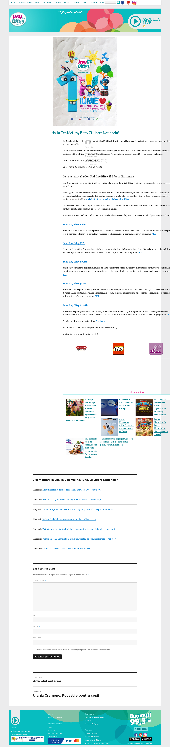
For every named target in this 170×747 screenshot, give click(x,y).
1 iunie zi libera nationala (96, 159)
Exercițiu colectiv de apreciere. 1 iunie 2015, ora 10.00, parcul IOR (71, 490)
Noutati (66, 2)
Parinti (37, 2)
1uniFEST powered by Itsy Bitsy (94, 153)
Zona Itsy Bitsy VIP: (74, 243)
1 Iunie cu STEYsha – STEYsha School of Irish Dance (66, 549)
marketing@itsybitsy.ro (93, 740)
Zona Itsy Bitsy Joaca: (75, 283)
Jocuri (50, 727)
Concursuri (75, 2)
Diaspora (85, 2)
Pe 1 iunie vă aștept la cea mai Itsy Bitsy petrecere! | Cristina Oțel (71, 499)
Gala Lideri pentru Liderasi (94, 717)
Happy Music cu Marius (19, 734)
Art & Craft (52, 730)
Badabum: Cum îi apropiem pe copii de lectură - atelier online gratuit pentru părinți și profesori (116, 442)
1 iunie (87, 159)
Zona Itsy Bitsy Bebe (74, 224)
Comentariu (39, 580)
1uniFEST (88, 721)
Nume (36, 615)
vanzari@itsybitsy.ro (92, 737)
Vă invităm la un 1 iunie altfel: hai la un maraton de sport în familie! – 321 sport (78, 529)
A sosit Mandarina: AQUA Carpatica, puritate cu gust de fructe (126, 425)
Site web (37, 638)
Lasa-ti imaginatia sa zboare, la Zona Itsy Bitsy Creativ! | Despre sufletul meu (77, 509)
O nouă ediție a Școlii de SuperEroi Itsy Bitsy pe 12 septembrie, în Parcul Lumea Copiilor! (91, 448)
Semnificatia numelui (55, 733)
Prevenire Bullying (91, 724)
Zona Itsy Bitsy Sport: (75, 261)
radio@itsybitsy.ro (91, 733)
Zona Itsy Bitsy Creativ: (76, 305)
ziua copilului (92, 164)
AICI (154, 234)
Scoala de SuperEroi (25, 2)
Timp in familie (46, 2)
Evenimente (89, 156)
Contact (101, 2)
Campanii (58, 2)
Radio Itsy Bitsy (90, 147)
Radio (13, 2)
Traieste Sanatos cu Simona (20, 731)
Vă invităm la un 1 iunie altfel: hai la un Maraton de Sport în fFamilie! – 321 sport (79, 539)
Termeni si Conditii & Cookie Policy (97, 743)
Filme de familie (53, 737)
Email (36, 627)
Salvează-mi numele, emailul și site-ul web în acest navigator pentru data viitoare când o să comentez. (73, 650)
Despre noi (93, 2)
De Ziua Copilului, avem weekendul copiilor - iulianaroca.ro (69, 519)
